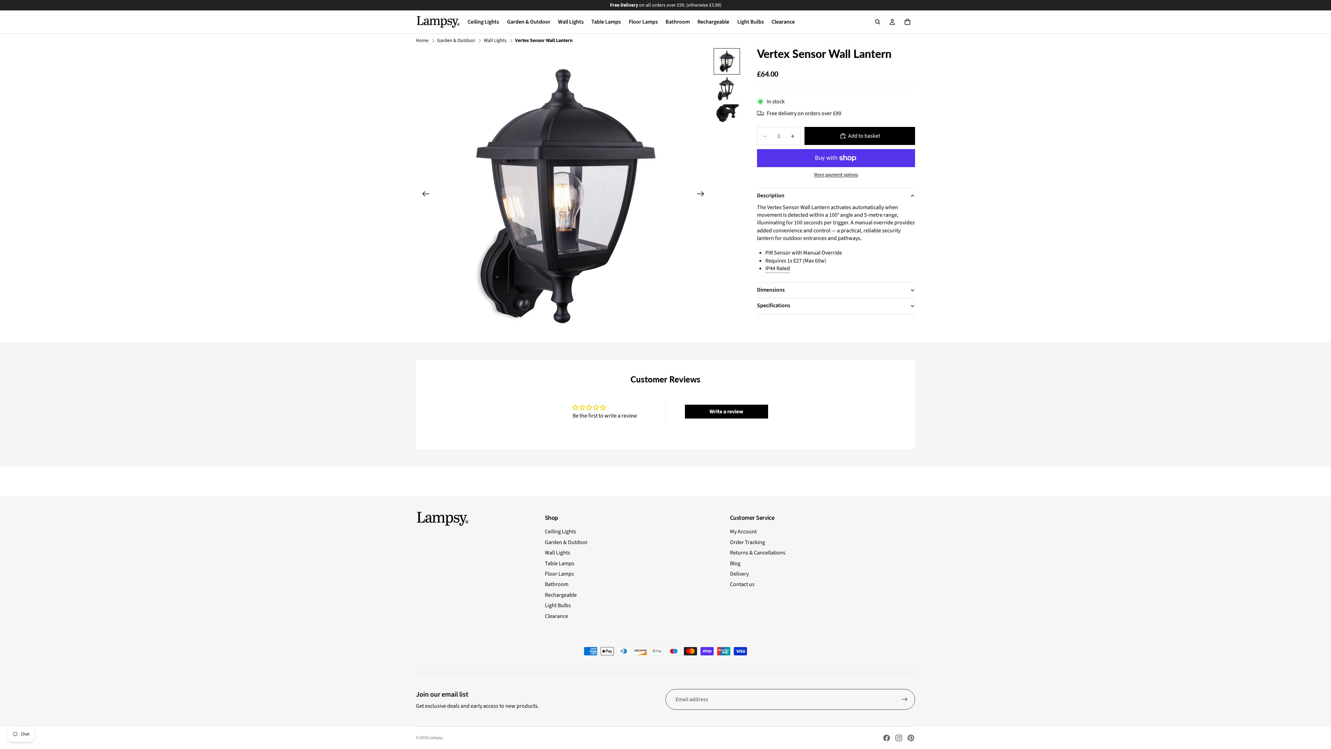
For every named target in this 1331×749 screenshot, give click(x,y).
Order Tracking (747, 542)
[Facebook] (886, 738)
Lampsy (436, 738)
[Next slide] (703, 195)
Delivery (739, 574)
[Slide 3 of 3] (726, 113)
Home (422, 40)
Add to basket (864, 136)
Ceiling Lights (560, 531)
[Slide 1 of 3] (726, 61)
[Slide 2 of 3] (726, 89)
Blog (735, 563)
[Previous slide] (424, 195)
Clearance (556, 616)
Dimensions (771, 290)
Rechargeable (561, 595)
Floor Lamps (559, 574)
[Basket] (907, 21)
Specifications (773, 305)
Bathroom (556, 584)
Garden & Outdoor (456, 40)
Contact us (742, 584)
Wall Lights (495, 40)
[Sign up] (904, 699)
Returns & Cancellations (757, 553)
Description (770, 195)
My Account (743, 531)
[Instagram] (899, 738)
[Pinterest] (911, 738)
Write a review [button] (726, 411)
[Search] (877, 21)
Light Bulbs (558, 605)
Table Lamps (559, 563)
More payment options (836, 175)
